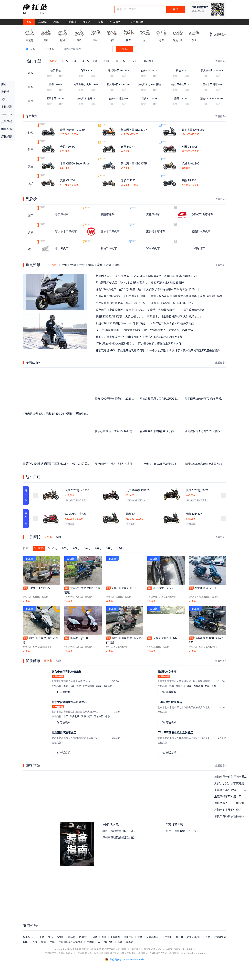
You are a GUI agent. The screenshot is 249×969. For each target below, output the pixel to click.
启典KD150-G (149, 98)
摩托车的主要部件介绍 (227, 809)
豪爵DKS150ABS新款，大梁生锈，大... (119, 316)
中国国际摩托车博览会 (70, 942)
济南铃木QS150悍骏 (149, 84)
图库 (61, 75)
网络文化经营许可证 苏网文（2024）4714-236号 (169, 949)
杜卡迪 (179, 937)
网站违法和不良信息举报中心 (120, 953)
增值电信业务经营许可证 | (91, 953)
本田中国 (128, 937)
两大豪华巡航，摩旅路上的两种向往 (159, 343)
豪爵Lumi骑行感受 (211, 296)
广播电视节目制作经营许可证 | (60, 953)
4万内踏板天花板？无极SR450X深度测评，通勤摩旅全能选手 (60, 413)
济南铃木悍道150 (118, 98)
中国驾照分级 (110, 824)
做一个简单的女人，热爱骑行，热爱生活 (168, 330)
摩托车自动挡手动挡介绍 (229, 816)
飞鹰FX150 (87, 70)
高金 (120, 942)
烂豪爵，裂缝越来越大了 (162, 309)
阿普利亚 (84, 937)
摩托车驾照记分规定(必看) (118, 837)
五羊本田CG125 (55, 98)
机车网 (129, 942)
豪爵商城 (115, 937)
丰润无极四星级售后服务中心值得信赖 (174, 296)
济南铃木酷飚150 (86, 98)
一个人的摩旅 (157, 350)
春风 (50, 937)
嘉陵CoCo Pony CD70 (212, 98)
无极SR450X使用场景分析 (160, 463)
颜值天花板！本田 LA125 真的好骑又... (171, 275)
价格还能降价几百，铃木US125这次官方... (121, 282)
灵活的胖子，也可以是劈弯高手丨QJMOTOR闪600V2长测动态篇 (134, 463)
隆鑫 (43, 942)
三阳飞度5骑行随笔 (192, 309)
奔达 (207, 937)
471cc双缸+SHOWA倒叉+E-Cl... (115, 343)
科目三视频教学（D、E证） (183, 831)
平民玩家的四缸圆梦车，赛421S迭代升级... (122, 303)
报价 (49, 75)
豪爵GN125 (180, 98)
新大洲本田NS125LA (212, 70)
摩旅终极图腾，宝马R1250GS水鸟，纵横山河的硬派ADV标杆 (177, 398)
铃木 (95, 937)
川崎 (41, 937)
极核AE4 (181, 70)
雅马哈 (71, 937)
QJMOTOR (29, 937)
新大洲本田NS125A (118, 70)
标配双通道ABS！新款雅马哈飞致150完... (121, 350)
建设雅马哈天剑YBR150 (87, 84)
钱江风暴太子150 (180, 84)
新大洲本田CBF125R (118, 84)
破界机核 (55, 70)
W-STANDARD (105, 942)
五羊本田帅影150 (212, 84)
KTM (25, 942)
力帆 (52, 942)
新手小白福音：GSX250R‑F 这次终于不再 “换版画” (125, 431)
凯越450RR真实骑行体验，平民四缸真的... (121, 323)
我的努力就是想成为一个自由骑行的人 (119, 336)
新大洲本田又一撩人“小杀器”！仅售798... (120, 275)
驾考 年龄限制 (174, 824)
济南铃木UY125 (149, 70)
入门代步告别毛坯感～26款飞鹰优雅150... (171, 289)
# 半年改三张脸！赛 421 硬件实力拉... (173, 323)
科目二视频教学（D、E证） (119, 831)
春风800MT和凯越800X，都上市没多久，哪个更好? (171, 431)
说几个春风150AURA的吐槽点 (163, 336)
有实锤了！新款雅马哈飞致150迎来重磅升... (195, 350)
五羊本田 (167, 937)
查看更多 (220, 61)
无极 (34, 942)
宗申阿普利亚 (194, 937)
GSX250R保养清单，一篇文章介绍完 (118, 330)
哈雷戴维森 (220, 937)
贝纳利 (60, 937)
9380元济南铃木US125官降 (167, 282)
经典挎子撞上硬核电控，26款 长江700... (120, 309)
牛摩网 (90, 942)
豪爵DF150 (55, 84)
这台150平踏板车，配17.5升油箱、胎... (119, 289)
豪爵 (104, 937)
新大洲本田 (152, 937)
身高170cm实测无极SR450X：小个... (173, 303)
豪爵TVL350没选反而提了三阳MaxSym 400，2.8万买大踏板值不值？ (64, 463)
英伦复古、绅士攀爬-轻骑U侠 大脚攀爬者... (173, 316)
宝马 (140, 937)
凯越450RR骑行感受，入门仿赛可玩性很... (121, 296)
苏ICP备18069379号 (132, 949)
